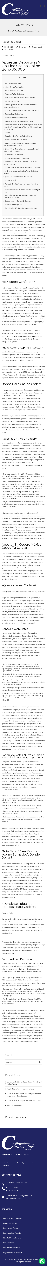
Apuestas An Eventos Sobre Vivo (16, 117)
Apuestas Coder (11, 41)
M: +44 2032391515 (14, 1189)
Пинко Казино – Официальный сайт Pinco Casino (24, 1101)
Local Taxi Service (9, 1243)
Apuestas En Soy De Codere (14, 94)
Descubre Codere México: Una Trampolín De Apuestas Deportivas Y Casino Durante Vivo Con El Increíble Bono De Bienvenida (22, 127)
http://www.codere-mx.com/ (24, 336)
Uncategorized (37, 47)
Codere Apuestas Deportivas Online (17, 158)
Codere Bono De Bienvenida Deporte (18, 201)
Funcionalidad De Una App (14, 114)
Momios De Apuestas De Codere (16, 140)
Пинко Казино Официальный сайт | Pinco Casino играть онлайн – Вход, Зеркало (23, 1095)
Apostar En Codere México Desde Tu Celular (20, 98)
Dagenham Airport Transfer (12, 1253)
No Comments (9, 50)
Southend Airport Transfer (12, 1233)
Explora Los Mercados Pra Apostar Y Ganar (19, 121)
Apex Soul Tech (36, 1259)
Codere (7, 133)
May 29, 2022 (8, 47)
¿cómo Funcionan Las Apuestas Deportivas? (20, 177)
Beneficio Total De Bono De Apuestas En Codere (21, 208)
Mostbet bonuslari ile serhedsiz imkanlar (20, 1089)
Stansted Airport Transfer (12, 1238)
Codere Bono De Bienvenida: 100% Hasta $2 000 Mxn (23, 167)
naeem (23, 47)
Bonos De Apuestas (12, 101)
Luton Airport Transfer (11, 1228)
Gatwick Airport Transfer (11, 1248)
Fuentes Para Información (14, 155)
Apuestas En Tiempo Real (13, 204)
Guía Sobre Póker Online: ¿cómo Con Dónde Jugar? (22, 110)
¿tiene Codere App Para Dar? (14, 87)
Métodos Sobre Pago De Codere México (18, 136)
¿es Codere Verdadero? (13, 83)
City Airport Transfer (10, 1223)
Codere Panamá (10, 180)
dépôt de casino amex (14, 1106)
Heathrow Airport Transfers (12, 1218)
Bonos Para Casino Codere (14, 90)
